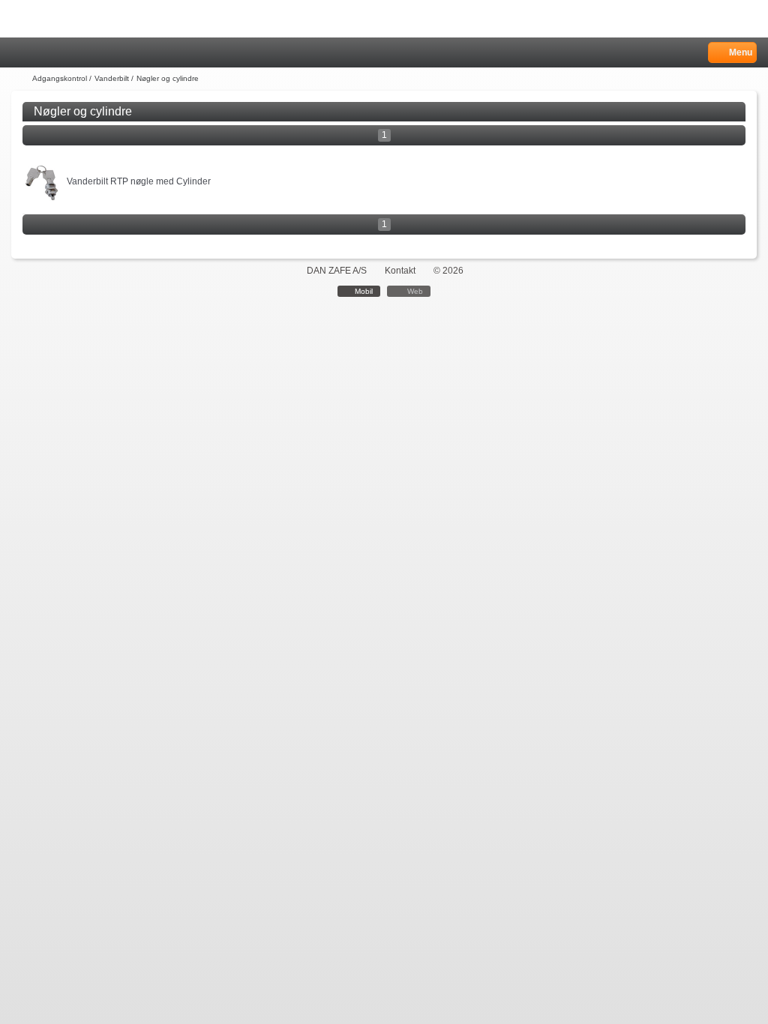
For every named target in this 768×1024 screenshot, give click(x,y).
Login (38, 53)
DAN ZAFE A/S (337, 270)
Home (18, 53)
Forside (20, 78)
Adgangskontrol (59, 78)
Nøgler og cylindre (167, 78)
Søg (57, 53)
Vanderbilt (111, 78)
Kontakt (400, 270)
